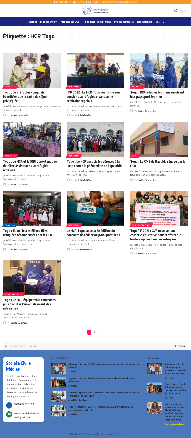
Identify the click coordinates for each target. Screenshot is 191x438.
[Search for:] (91, 346)
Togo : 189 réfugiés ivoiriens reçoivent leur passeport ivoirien (157, 94)
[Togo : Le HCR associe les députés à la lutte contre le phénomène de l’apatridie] (95, 139)
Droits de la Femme (141, 225)
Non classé (10, 87)
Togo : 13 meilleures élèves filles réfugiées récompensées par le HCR (27, 232)
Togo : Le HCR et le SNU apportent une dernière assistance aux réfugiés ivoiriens (30, 165)
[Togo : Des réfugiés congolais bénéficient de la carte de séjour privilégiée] (32, 70)
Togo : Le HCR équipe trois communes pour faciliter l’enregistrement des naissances (29, 304)
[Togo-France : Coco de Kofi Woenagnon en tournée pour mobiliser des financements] (58, 382)
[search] (175, 10)
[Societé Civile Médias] (95, 10)
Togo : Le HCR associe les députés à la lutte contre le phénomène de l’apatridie (94, 163)
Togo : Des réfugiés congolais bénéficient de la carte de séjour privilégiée (25, 96)
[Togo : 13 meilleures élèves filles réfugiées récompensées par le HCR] (32, 208)
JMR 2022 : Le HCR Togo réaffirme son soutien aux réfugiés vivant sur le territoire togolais (93, 96)
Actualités (137, 87)
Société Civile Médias (20, 115)
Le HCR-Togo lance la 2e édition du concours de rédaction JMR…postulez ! (93, 232)
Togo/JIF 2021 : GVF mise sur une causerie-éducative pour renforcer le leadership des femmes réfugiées (155, 234)
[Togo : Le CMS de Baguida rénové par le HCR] (159, 139)
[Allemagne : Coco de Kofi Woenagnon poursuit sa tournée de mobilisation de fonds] (58, 368)
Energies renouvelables (174, 424)
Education (10, 225)
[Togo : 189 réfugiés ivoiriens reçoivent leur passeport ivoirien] (159, 70)
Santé (135, 156)
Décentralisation (13, 294)
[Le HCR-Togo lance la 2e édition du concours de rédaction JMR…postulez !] (95, 208)
